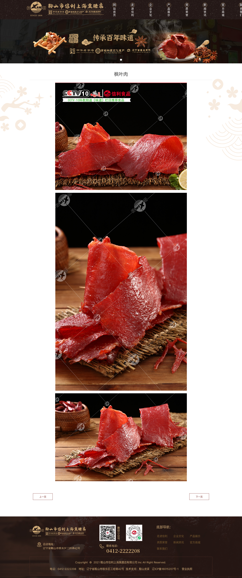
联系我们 (162, 548)
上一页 (42, 496)
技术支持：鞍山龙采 (137, 569)
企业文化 (178, 536)
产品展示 (195, 536)
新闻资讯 (178, 542)
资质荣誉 (162, 542)
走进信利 (162, 536)
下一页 (199, 496)
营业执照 (187, 569)
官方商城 (195, 542)
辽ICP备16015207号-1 (165, 569)
